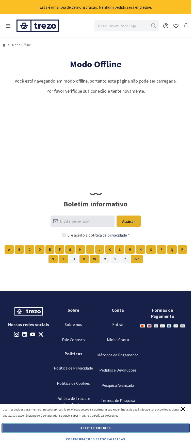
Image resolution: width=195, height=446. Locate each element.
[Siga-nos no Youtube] (33, 333)
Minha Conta (118, 339)
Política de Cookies (73, 383)
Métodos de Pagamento (118, 354)
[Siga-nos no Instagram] (16, 333)
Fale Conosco (73, 339)
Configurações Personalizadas (95, 439)
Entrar (118, 324)
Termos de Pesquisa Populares (118, 403)
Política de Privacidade (73, 368)
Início (4, 45)
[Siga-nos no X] (41, 333)
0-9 (136, 259)
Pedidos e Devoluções (118, 370)
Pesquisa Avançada (118, 385)
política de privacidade (107, 235)
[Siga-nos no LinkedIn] (25, 333)
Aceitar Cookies (95, 428)
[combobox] (126, 25)
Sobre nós (73, 324)
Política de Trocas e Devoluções (73, 401)
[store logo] (37, 25)
